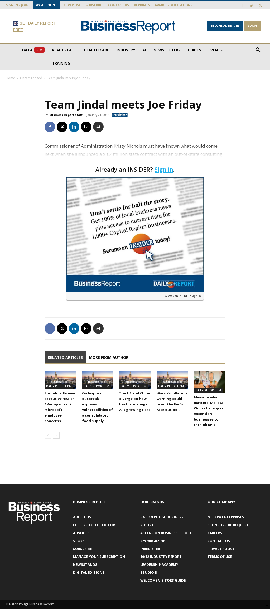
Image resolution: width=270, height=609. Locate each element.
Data (32, 49)
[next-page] (56, 435)
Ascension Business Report (166, 532)
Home (10, 78)
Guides (194, 49)
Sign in (164, 169)
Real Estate (64, 49)
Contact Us (118, 5)
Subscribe (94, 5)
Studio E (148, 572)
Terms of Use (220, 556)
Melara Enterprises (226, 517)
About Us (82, 517)
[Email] (86, 127)
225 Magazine (152, 540)
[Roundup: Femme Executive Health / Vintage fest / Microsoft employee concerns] (60, 379)
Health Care (96, 49)
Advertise (72, 5)
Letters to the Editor (94, 525)
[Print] (98, 127)
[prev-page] (48, 435)
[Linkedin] (251, 5)
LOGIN (252, 25)
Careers (215, 532)
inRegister (150, 548)
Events (215, 49)
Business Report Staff (66, 115)
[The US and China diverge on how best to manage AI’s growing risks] (135, 379)
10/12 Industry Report (161, 556)
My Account (46, 5)
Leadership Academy (159, 564)
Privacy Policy (221, 548)
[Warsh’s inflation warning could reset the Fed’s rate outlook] (172, 379)
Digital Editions (88, 572)
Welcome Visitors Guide (163, 580)
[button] (258, 50)
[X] (260, 5)
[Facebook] (243, 5)
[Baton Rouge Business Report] (128, 27)
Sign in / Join (17, 5)
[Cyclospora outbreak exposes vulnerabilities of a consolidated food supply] (98, 379)
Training (61, 63)
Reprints (142, 5)
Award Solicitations (173, 5)
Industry (126, 49)
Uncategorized (31, 78)
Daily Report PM (59, 386)
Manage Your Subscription (99, 556)
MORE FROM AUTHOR (108, 357)
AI (144, 49)
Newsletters (166, 49)
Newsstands (85, 564)
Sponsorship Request (228, 525)
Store (78, 540)
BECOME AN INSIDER (225, 25)
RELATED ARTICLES (65, 357)
